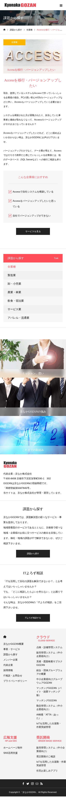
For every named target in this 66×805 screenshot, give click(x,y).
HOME (4, 636)
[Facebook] (23, 783)
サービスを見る (33, 231)
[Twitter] (28, 783)
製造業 (12, 275)
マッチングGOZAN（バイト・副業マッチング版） (48, 691)
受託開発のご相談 (45, 756)
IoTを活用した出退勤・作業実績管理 (48, 725)
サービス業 (14, 309)
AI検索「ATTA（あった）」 (47, 716)
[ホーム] (4, 30)
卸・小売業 (14, 283)
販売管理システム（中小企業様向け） (49, 654)
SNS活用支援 (10, 753)
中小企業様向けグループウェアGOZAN (49, 681)
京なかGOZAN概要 (13, 644)
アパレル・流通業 (18, 317)
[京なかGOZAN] (20, 5)
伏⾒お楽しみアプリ (47, 770)
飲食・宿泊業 (16, 300)
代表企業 (8, 665)
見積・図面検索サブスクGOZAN (49, 663)
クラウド (45, 638)
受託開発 (49, 739)
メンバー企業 (10, 659)
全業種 (14, 42)
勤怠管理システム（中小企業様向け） (49, 707)
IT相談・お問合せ (12, 675)
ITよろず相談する (33, 618)
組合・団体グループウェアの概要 (49, 672)
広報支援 (10, 739)
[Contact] (37, 783)
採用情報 (8, 670)
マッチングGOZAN (46, 700)
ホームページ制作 (12, 747)
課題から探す (33, 553)
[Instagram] (32, 783)
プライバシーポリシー (15, 680)
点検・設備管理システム (49, 647)
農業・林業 (14, 292)
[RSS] (41, 783)
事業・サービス (11, 649)
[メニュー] (61, 5)
